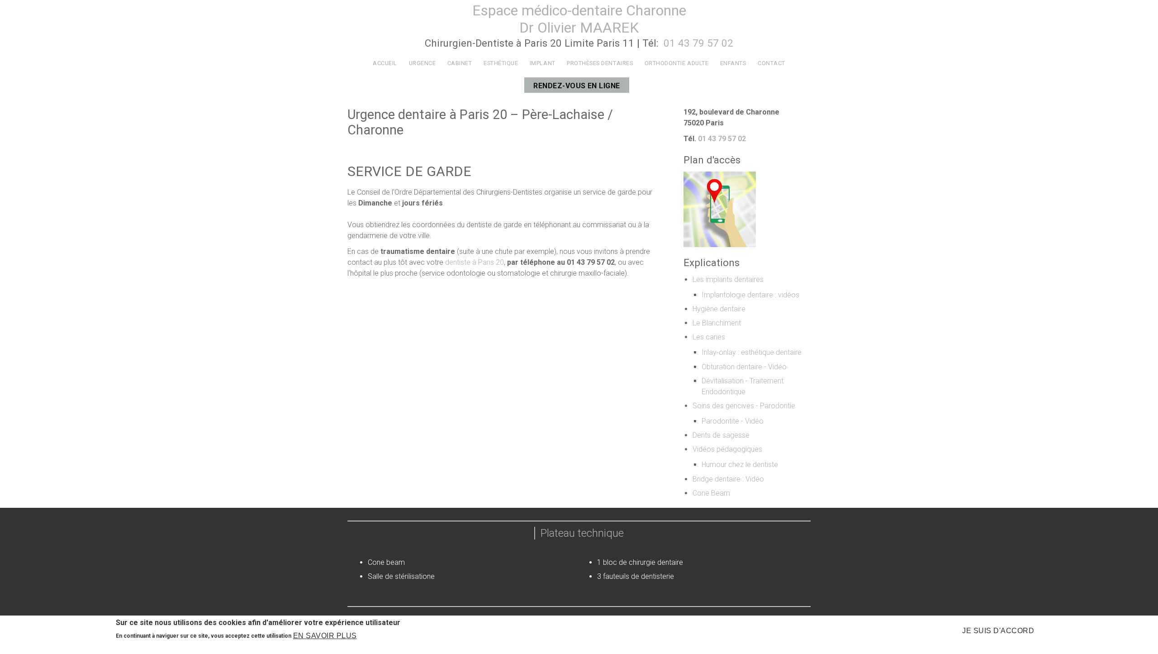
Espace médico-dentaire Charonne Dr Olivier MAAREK (579, 19)
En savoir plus (325, 636)
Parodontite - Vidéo (733, 421)
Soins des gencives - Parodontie (744, 405)
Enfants (733, 63)
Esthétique (501, 63)
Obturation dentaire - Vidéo (744, 367)
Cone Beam (711, 493)
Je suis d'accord (998, 631)
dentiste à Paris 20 (474, 262)
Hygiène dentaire (719, 309)
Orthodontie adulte (676, 63)
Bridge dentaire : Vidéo (728, 479)
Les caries (709, 337)
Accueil (385, 63)
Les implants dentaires (728, 279)
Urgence (422, 63)
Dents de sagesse (721, 435)
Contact (771, 63)
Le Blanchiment (717, 323)
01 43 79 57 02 (697, 43)
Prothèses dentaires (600, 63)
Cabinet (459, 63)
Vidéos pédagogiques (727, 449)
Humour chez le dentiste (740, 464)
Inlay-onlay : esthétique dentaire (752, 352)
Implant (542, 63)
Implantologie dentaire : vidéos (750, 295)
